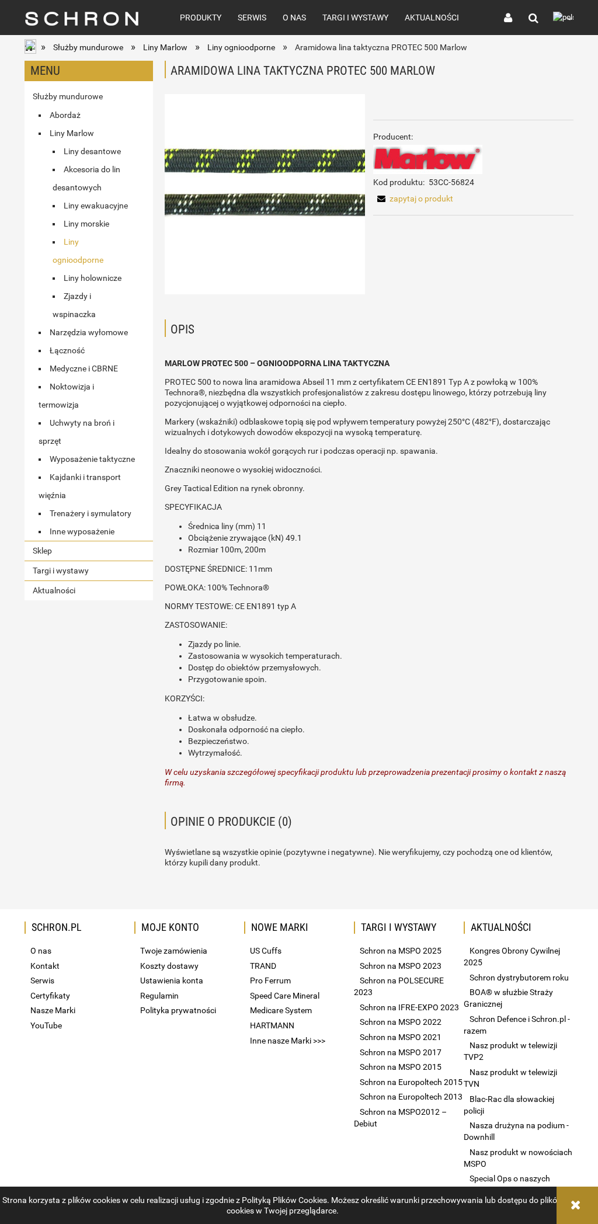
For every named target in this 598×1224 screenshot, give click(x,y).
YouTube (46, 1025)
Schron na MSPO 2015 (400, 1067)
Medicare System (281, 1010)
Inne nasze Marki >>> (287, 1040)
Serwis (42, 980)
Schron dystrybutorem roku (519, 977)
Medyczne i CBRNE (84, 368)
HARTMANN (272, 1025)
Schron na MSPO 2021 (400, 1037)
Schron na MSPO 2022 (400, 1022)
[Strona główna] (89, 17)
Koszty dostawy (169, 966)
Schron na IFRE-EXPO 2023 (409, 1007)
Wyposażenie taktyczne (92, 459)
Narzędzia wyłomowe (89, 332)
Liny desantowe (92, 151)
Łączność (67, 350)
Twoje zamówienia (173, 950)
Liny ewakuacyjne (96, 205)
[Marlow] (427, 159)
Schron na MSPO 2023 (400, 966)
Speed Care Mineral (284, 995)
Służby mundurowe (68, 96)
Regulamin (159, 995)
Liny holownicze (92, 278)
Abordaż (65, 115)
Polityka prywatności (178, 1010)
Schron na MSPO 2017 (400, 1052)
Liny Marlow (72, 133)
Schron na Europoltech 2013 (411, 1096)
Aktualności (54, 590)
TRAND (263, 966)
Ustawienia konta (171, 980)
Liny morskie (86, 223)
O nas (40, 950)
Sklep (42, 550)
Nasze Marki (52, 1010)
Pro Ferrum (270, 980)
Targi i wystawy (61, 570)
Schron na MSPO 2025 (400, 950)
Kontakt (45, 966)
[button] (413, 198)
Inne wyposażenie (82, 531)
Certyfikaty (50, 995)
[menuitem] (201, 17)
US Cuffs (265, 950)
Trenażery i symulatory (90, 513)
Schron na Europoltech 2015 (411, 1082)
